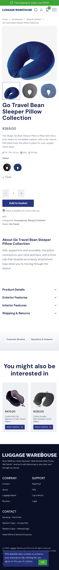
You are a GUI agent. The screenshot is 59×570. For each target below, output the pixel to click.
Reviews (6, 501)
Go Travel (14, 224)
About (5, 489)
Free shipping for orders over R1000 (31, 2)
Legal (34, 501)
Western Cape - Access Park (15, 523)
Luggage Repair (9, 495)
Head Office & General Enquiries (17, 534)
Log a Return (37, 495)
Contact (6, 484)
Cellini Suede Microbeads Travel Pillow (42, 419)
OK (43, 562)
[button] (29, 290)
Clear (8, 177)
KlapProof (36, 484)
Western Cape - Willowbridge (15, 528)
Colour (6, 158)
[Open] (54, 10)
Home (5, 19)
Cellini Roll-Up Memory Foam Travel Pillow (15, 419)
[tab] (15, 339)
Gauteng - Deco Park (11, 517)
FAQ (34, 489)
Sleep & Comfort (33, 19)
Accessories (17, 19)
